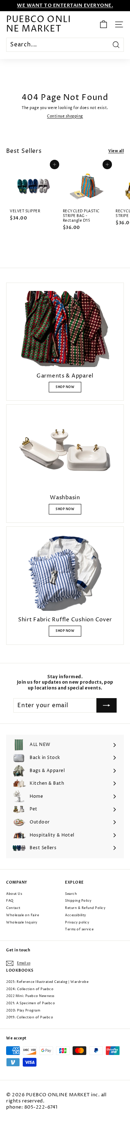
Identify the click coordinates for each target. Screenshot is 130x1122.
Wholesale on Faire (22, 915)
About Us (14, 894)
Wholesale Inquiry (22, 922)
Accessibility (75, 915)
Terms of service (79, 929)
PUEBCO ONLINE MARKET (38, 24)
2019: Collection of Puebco (29, 1017)
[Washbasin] (65, 451)
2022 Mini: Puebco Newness (30, 996)
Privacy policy (77, 922)
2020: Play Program (23, 1010)
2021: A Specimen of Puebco (30, 1003)
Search (71, 894)
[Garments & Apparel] (65, 329)
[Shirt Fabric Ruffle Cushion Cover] (65, 573)
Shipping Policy (78, 900)
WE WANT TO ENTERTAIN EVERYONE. (65, 5)
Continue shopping (65, 116)
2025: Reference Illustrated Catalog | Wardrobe (47, 982)
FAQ (10, 900)
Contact (13, 908)
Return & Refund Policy (85, 908)
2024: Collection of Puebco (29, 989)
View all (116, 151)
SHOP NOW (65, 387)
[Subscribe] (106, 705)
